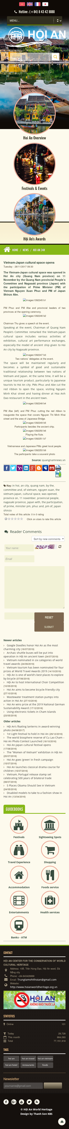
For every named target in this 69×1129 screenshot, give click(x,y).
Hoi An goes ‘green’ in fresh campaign (30, 759)
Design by (36, 1114)
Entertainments (19, 912)
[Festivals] (19, 827)
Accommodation (19, 887)
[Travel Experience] (19, 852)
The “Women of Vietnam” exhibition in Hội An (34, 752)
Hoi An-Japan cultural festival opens (29, 745)
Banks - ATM (19, 937)
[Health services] (50, 903)
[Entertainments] (18, 903)
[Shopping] (50, 852)
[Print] (58, 467)
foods (45, 1065)
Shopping (50, 862)
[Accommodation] (19, 878)
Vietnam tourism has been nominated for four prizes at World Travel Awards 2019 (33, 669)
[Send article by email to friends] (52, 467)
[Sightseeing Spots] (50, 827)
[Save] (58, 474)
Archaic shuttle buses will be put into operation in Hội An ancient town (28, 654)
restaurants (28, 1065)
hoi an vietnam (45, 1058)
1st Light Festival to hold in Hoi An (28, 734)
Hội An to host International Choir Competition (35, 682)
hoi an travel (28, 1058)
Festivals (18, 837)
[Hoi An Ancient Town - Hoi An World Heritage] (34, 37)
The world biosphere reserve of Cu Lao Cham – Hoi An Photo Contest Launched (33, 739)
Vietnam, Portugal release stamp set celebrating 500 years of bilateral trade (27, 776)
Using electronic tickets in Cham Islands (31, 711)
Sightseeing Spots (50, 837)
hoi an (11, 1058)
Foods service (50, 887)
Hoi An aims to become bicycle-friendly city (33, 689)
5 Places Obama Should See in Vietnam (31, 785)
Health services (50, 912)
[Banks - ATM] (19, 928)
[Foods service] (50, 878)
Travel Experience (19, 862)
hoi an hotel (11, 1065)
